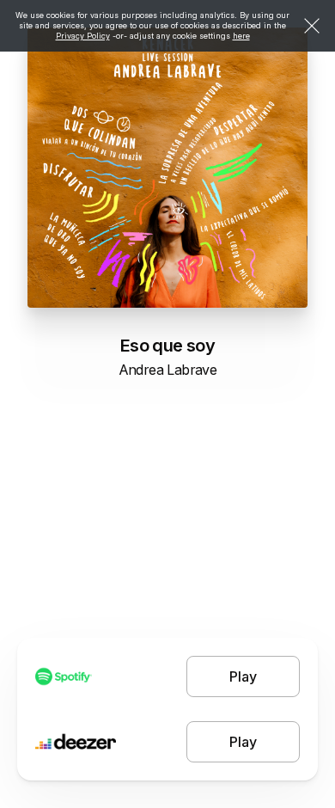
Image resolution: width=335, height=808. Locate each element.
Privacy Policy (83, 35)
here (241, 35)
